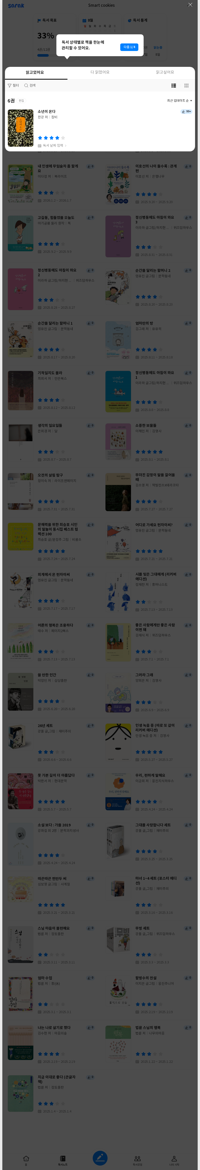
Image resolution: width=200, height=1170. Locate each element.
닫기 (190, 5)
